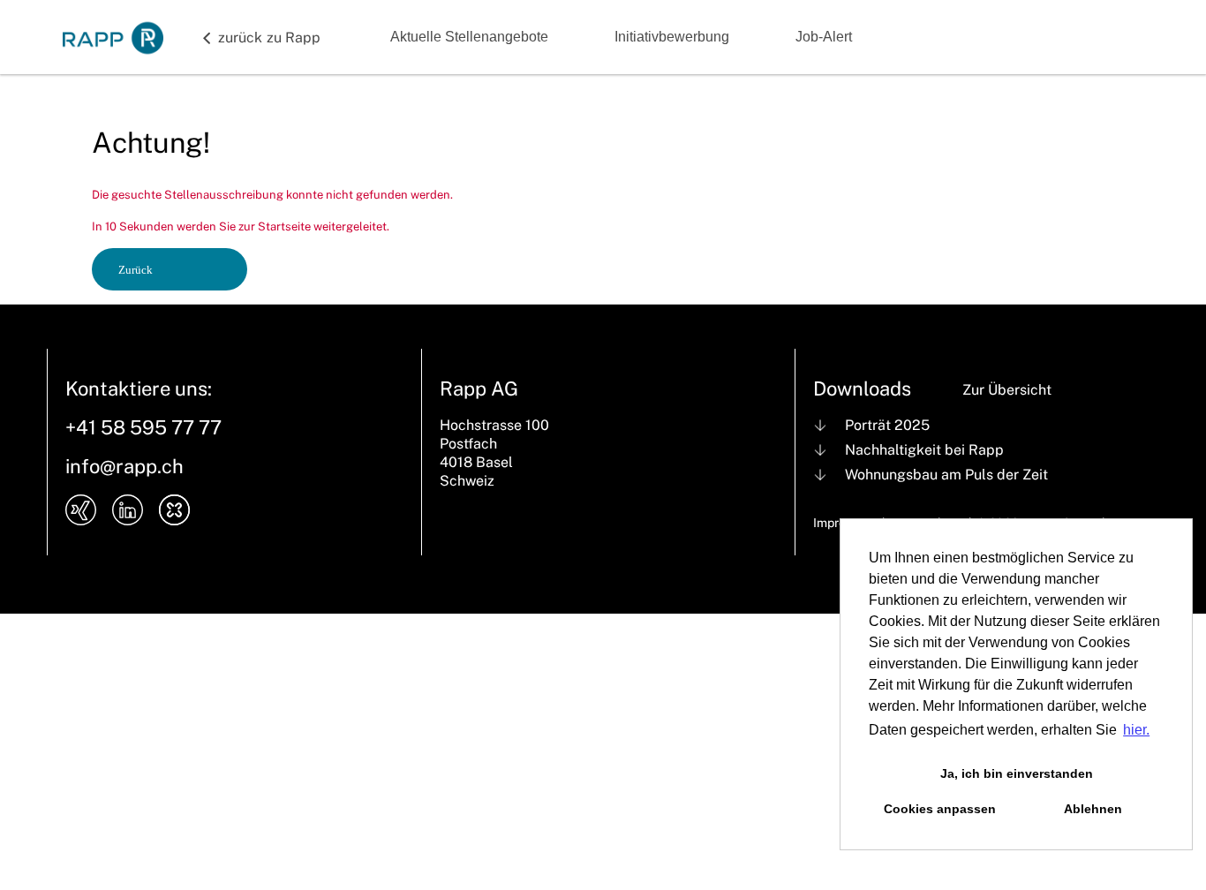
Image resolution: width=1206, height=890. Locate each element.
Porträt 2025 (887, 425)
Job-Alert (823, 36)
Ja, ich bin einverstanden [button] (1016, 773)
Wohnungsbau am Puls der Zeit (946, 474)
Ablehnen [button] (1093, 809)
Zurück (135, 269)
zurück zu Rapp (269, 37)
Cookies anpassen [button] (940, 809)
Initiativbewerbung (671, 36)
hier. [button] (1136, 729)
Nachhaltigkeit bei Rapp (924, 449)
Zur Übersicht (1006, 389)
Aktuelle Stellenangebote (469, 36)
